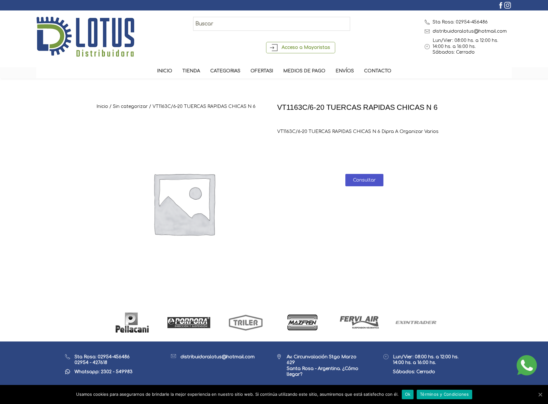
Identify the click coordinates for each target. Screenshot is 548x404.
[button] (364, 180)
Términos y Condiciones (444, 394)
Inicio (102, 106)
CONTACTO (377, 71)
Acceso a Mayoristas (306, 47)
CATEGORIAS (225, 71)
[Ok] (540, 394)
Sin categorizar (130, 106)
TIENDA (191, 71)
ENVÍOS (345, 71)
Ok (408, 394)
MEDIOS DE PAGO (304, 71)
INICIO (164, 71)
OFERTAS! (262, 71)
